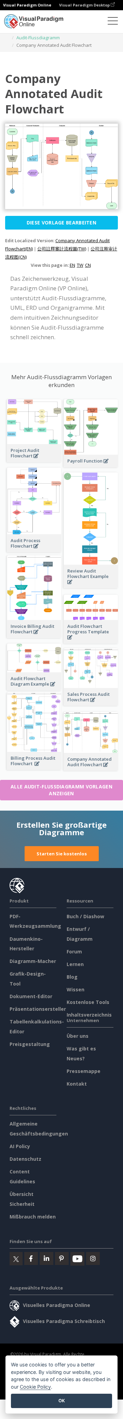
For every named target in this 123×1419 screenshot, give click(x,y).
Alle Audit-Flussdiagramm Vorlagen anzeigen (61, 790)
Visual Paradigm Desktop (85, 5)
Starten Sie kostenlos (62, 854)
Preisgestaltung (30, 1044)
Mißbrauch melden (33, 1216)
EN (72, 265)
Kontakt (77, 1083)
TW (80, 265)
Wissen (75, 989)
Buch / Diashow (85, 916)
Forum (74, 951)
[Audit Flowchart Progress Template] (91, 641)
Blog (72, 977)
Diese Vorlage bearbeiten (61, 222)
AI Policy (20, 1146)
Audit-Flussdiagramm (38, 38)
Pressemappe (83, 1071)
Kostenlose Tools (88, 1002)
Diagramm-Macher (33, 961)
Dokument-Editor (31, 996)
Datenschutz (25, 1159)
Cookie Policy (35, 1387)
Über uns (77, 1036)
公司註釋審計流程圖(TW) (61, 249)
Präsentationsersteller (38, 1009)
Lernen (75, 964)
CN (88, 265)
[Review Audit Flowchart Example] (91, 586)
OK (61, 1400)
